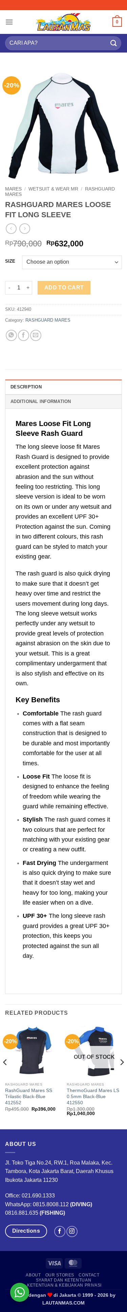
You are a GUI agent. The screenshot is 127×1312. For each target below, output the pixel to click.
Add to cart (64, 287)
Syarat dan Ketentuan (63, 1280)
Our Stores (59, 1275)
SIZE (10, 261)
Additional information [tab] (40, 401)
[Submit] (114, 43)
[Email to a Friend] (35, 335)
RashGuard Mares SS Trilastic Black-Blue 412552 (28, 1096)
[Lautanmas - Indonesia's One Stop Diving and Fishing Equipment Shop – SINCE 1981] (64, 22)
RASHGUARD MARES (47, 320)
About (33, 1275)
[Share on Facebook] (23, 335)
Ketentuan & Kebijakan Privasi (64, 1285)
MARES (13, 188)
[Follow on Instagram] (72, 1231)
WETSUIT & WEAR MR (53, 188)
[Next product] (11, 228)
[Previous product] (24, 228)
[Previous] (5, 1076)
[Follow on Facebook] (59, 1231)
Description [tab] (26, 386)
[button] (9, 22)
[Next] (122, 1076)
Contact (89, 1275)
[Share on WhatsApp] (11, 335)
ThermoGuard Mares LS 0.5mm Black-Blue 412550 (93, 1096)
